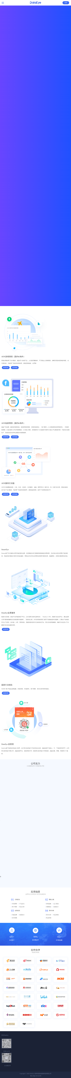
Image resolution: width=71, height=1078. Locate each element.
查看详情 (5, 367)
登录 (66, 2)
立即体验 (14, 367)
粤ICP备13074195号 (35, 1076)
